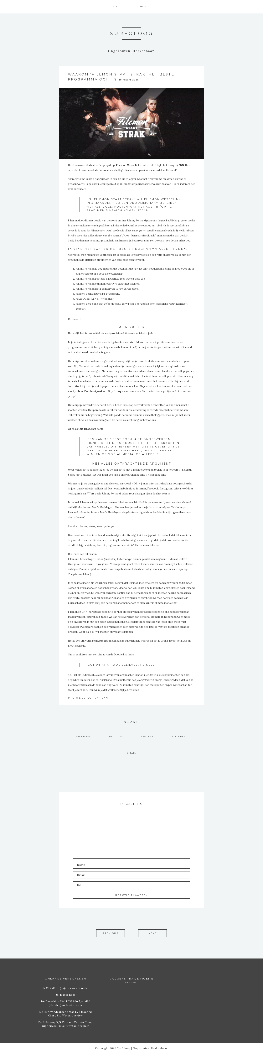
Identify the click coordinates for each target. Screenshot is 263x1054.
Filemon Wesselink (128, 165)
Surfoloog (131, 33)
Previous (110, 933)
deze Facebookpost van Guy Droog (99, 391)
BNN (181, 165)
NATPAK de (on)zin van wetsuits (65, 988)
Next (152, 933)
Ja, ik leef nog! (65, 994)
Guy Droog (85, 429)
